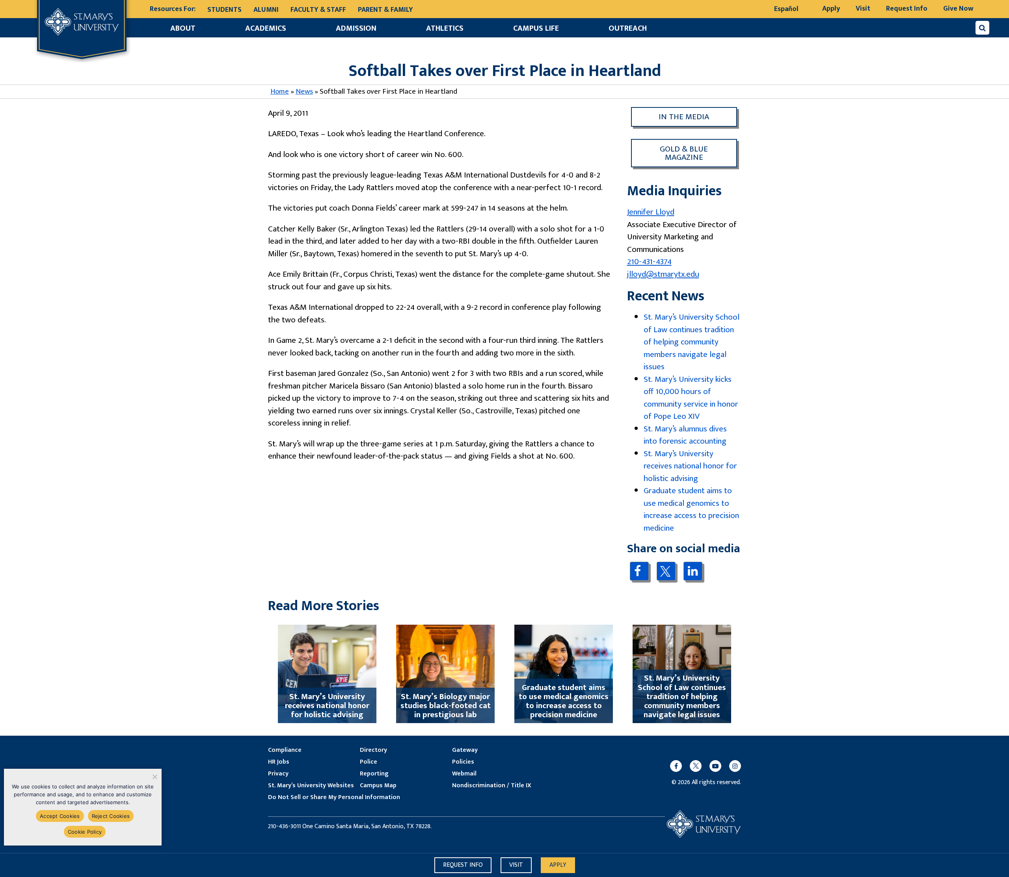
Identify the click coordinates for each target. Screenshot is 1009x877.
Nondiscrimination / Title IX (491, 785)
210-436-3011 (284, 826)
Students (224, 10)
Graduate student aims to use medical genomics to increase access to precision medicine (691, 509)
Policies (463, 762)
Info (463, 865)
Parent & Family (385, 10)
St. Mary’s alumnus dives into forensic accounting (685, 435)
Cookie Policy (85, 832)
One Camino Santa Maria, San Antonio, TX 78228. (367, 826)
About (182, 28)
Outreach (628, 28)
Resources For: (172, 9)
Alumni (266, 10)
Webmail (464, 774)
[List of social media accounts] (701, 766)
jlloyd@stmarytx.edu (663, 274)
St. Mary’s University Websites (311, 785)
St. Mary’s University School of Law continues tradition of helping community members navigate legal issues (691, 342)
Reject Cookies (111, 816)
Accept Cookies (60, 816)
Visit (863, 9)
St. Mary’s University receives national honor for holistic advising (690, 466)
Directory (373, 750)
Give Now (958, 9)
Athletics (445, 28)
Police (368, 762)
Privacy (278, 774)
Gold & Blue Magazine (684, 153)
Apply (831, 9)
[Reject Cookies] (154, 777)
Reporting (374, 774)
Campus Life (536, 28)
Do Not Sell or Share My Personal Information (334, 797)
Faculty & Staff (318, 10)
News (304, 91)
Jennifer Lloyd (650, 212)
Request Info (906, 9)
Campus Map (378, 785)
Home (279, 91)
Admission (356, 28)
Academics (265, 28)
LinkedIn (692, 571)
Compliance (285, 750)
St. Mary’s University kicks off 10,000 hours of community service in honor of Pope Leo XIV (691, 398)
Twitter (666, 571)
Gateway (465, 750)
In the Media (684, 117)
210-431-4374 (649, 261)
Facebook (639, 571)
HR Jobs (278, 762)
